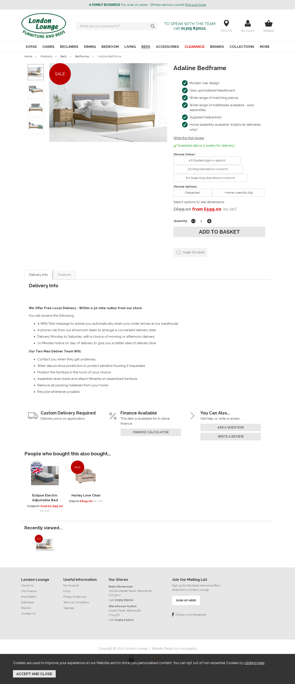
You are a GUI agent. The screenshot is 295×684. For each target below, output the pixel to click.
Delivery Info (38, 275)
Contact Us (28, 613)
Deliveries (27, 602)
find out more (195, 5)
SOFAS (31, 47)
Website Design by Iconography (174, 648)
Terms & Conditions (76, 602)
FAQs (66, 591)
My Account (71, 585)
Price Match (28, 596)
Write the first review (188, 138)
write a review (231, 436)
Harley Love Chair (86, 495)
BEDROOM (110, 47)
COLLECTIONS (242, 47)
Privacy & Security (75, 596)
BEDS (145, 47)
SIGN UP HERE (186, 600)
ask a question (230, 427)
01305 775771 (124, 619)
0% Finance (28, 591)
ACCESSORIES (167, 47)
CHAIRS (48, 47)
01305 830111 (193, 28)
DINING (90, 47)
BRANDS (217, 47)
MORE (265, 47)
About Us (27, 585)
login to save (193, 252)
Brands (26, 608)
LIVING (130, 47)
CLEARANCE (195, 47)
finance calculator (151, 432)
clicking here (254, 663)
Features (64, 275)
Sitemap (68, 608)
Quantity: (181, 221)
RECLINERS (69, 47)
